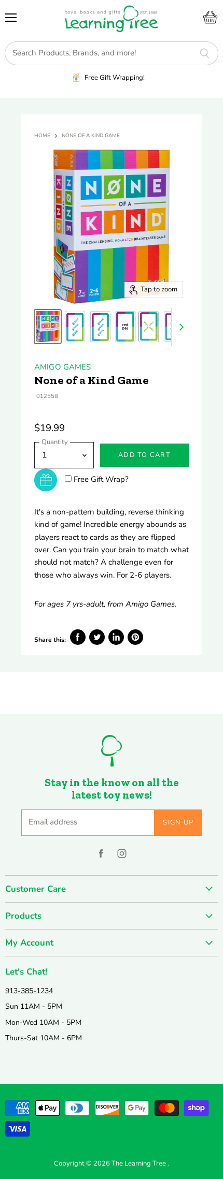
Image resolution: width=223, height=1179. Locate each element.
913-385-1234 (29, 991)
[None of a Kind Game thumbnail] (48, 326)
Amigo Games (62, 367)
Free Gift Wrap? (101, 479)
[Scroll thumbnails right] (179, 327)
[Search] (204, 53)
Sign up (178, 822)
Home (42, 136)
